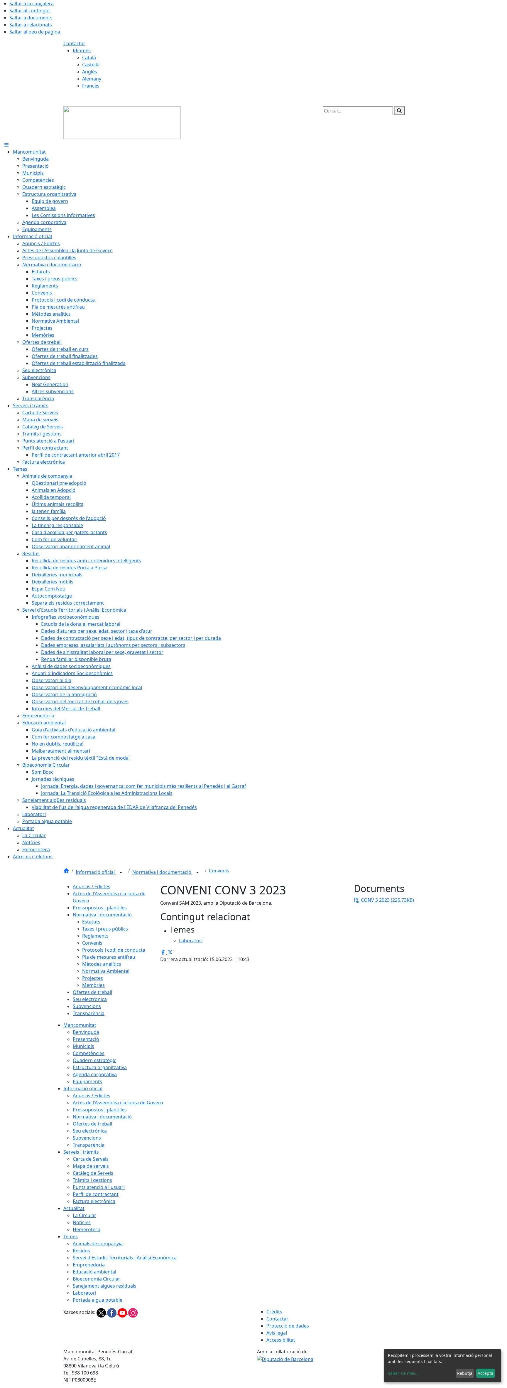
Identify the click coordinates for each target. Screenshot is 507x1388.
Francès (90, 86)
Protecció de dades (287, 1326)
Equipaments (87, 1081)
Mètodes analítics (101, 964)
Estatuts (91, 921)
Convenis (219, 870)
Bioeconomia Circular (96, 1279)
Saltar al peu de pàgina (34, 31)
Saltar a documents (31, 17)
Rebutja (464, 1373)
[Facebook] (112, 1312)
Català (89, 57)
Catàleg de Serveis (93, 1173)
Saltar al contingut (29, 10)
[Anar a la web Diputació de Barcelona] (285, 1358)
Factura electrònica (94, 1201)
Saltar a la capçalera (31, 3)
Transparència (88, 1013)
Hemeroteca (86, 1229)
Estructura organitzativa (100, 1067)
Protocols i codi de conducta (113, 950)
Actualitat (73, 1208)
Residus (81, 1250)
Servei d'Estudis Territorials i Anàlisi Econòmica (125, 1257)
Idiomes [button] (82, 50)
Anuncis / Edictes (91, 886)
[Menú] (6, 145)
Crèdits (274, 1311)
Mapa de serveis (91, 1166)
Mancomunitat (79, 1025)
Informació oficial (96, 872)
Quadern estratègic (94, 1060)
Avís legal (276, 1333)
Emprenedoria (89, 1264)
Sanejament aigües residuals (104, 1286)
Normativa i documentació (162, 872)
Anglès (89, 71)
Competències (88, 1053)
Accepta (485, 1373)
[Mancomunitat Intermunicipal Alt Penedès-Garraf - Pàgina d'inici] (122, 122)
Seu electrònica (90, 999)
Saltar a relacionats (30, 24)
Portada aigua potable (97, 1300)
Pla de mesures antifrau (108, 957)
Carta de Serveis (91, 1159)
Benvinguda (86, 1032)
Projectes (92, 978)
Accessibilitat (280, 1340)
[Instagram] (133, 1312)
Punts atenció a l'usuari (99, 1187)
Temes (70, 1236)
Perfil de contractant (96, 1194)
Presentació (86, 1039)
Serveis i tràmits (81, 1152)
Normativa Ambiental (105, 971)
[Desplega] (121, 872)
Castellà (90, 64)
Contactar (74, 43)
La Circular (84, 1215)
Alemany (91, 78)
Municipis (83, 1046)
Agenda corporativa (95, 1074)
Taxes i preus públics (105, 929)
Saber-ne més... (403, 1373)
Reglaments (95, 936)
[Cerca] (399, 110)
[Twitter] (102, 1312)
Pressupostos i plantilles (100, 907)
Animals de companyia (98, 1243)
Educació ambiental (94, 1271)
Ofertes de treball (92, 992)
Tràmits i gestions (92, 1180)
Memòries (93, 985)
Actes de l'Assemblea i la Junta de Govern (118, 1102)
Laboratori (84, 1293)
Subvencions (87, 1006)
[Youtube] (123, 1312)
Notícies (82, 1222)
